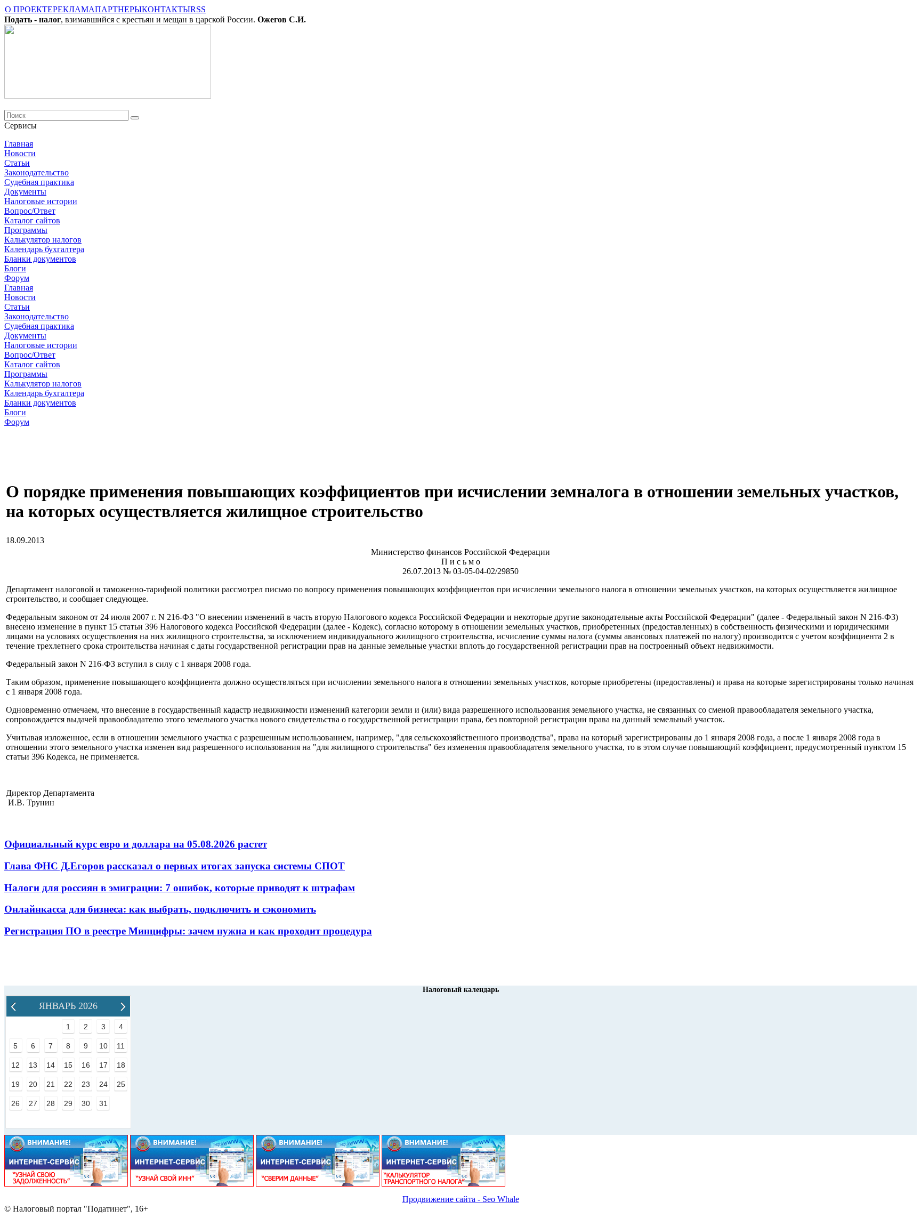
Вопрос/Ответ (29, 210)
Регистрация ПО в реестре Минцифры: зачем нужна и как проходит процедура (188, 931)
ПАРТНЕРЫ (118, 9)
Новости (20, 153)
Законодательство (36, 172)
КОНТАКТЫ (166, 9)
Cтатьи (17, 162)
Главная (18, 143)
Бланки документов (40, 258)
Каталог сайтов (32, 220)
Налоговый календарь (461, 990)
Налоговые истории (40, 201)
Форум (16, 278)
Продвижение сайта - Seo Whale (460, 1199)
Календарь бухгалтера (44, 249)
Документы (25, 191)
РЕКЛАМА (74, 9)
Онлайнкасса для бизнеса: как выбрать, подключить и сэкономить (160, 909)
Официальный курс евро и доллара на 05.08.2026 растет (135, 844)
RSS (198, 9)
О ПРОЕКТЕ (29, 9)
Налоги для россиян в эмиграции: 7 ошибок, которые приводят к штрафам (179, 887)
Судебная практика (39, 182)
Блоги (15, 268)
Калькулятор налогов (43, 239)
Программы (25, 230)
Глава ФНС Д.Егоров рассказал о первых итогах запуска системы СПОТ (174, 866)
